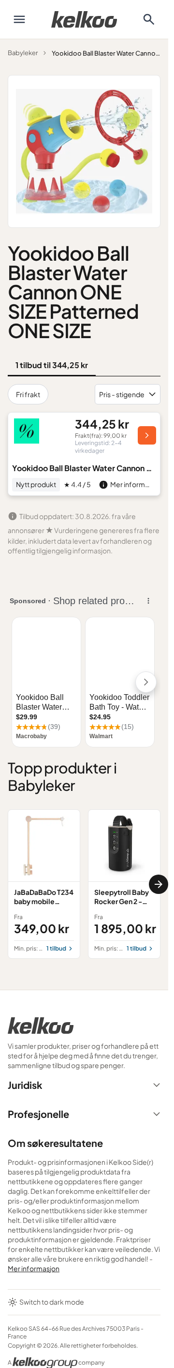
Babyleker (23, 53)
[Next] (158, 884)
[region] (84, 883)
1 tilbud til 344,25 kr (51, 365)
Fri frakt (28, 394)
